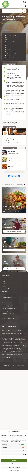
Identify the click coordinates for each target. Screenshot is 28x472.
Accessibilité (4, 321)
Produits (3, 281)
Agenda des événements (7, 297)
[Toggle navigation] (25, 6)
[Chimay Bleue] (4, 152)
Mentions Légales (6, 311)
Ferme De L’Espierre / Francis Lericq (16, 160)
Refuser (14, 463)
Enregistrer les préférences (14, 467)
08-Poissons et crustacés (14, 22)
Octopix (11, 367)
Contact (3, 300)
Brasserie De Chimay (9, 139)
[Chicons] (4, 159)
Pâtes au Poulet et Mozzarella (11, 206)
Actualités (4, 295)
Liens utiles (4, 291)
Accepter (14, 460)
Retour (13, 11)
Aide (3, 302)
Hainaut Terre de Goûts (7, 288)
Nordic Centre (13, 168)
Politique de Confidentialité (14, 470)
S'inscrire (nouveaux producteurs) (9, 308)
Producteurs (4, 278)
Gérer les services (5, 456)
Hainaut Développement (8, 365)
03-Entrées (4, 22)
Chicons (10, 158)
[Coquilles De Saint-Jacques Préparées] (4, 166)
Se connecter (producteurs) (8, 306)
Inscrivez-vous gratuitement (14, 231)
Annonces (4, 286)
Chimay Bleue (11, 151)
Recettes (4, 283)
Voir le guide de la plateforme (14, 268)
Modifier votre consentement (8, 318)
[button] (26, 432)
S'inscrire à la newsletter (14, 250)
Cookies (3, 316)
